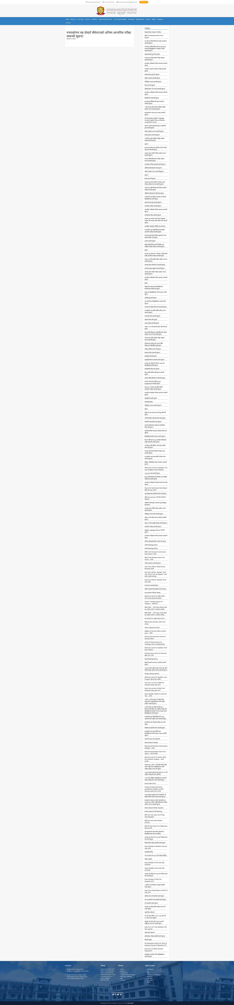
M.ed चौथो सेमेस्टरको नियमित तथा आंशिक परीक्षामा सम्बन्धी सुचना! (156, 478)
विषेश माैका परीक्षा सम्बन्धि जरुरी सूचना (155, 843)
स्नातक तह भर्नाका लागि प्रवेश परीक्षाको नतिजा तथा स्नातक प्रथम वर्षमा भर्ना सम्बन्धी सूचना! (156, 221)
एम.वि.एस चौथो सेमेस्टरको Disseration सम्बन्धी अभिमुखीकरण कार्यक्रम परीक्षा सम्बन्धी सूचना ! (155, 49)
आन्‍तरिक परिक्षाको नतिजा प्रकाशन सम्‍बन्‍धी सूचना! (156, 394)
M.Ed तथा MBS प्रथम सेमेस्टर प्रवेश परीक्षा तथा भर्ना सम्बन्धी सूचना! (156, 149)
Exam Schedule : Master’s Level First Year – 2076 (156, 695)
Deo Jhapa (150, 980)
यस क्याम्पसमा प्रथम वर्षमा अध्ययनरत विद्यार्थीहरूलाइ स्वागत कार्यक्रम (154, 833)
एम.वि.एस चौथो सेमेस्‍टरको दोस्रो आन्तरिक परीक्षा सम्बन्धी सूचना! (156, 189)
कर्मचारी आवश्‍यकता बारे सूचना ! (153, 422)
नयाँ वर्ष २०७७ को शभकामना (152, 739)
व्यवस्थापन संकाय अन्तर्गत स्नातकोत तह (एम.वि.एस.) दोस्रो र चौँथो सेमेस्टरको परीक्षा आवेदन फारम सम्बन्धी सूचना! (156, 802)
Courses (87, 19)
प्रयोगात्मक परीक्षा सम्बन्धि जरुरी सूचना (155, 936)
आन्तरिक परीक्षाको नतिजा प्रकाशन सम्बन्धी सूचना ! (156, 93)
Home (67, 19)
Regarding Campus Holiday (153, 32)
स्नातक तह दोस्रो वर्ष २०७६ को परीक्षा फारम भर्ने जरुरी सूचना (156, 875)
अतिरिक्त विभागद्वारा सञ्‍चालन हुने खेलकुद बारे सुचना (155, 504)
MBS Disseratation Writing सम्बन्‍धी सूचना (155, 414)
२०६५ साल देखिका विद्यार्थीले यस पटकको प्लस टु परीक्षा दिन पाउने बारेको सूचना (155, 779)
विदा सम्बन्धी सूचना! (150, 85)
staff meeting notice (151, 545)
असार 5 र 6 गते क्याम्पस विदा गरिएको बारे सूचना (156, 328)
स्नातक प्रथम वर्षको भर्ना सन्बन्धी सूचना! (155, 265)
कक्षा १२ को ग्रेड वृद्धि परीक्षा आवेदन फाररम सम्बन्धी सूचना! (156, 260)
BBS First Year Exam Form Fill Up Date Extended (155, 816)
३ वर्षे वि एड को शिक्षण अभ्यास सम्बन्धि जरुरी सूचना (155, 886)
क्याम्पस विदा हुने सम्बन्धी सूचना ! (153, 202)
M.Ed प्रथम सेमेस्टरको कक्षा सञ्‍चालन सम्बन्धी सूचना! (154, 103)
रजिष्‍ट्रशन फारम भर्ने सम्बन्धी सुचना (154, 514)
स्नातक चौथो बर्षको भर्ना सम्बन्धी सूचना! (155, 378)
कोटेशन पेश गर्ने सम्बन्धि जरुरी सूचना (154, 896)
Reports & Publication (105, 19)
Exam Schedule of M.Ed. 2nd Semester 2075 (153, 880)
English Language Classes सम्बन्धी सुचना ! (154, 531)
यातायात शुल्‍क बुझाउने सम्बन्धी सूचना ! (155, 268)
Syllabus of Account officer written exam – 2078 (155, 632)
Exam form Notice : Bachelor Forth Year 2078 (155, 581)
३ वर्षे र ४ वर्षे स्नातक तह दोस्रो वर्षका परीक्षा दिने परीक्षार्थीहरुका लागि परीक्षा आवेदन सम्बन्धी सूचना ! (155, 702)
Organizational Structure (127, 975)
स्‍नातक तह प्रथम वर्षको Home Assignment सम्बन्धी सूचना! (153, 383)
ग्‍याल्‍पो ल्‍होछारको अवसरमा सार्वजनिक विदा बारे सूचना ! (155, 426)
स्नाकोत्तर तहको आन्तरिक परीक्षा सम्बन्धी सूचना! (155, 70)
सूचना (146, 250)
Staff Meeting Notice (151, 548)
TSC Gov (149, 978)
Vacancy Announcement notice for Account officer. (155, 638)
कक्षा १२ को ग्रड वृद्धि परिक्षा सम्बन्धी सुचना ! (156, 523)
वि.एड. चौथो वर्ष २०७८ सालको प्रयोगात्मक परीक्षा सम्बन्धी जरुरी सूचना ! (155, 441)
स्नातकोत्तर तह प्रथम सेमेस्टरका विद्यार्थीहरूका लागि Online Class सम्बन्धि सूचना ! (156, 733)
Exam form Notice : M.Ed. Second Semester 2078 (155, 568)
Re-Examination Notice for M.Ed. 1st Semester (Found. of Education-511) (156, 944)
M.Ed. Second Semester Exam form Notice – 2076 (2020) (155, 753)
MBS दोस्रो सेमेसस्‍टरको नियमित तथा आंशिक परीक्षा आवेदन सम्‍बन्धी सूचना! (154, 246)
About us (73, 19)
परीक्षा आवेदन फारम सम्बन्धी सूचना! (154, 131)
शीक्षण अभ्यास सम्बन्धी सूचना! (152, 78)
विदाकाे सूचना (148, 940)
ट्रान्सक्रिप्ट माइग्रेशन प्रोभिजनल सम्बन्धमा (155, 226)
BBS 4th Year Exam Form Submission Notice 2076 (156, 827)
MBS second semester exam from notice (155, 623)
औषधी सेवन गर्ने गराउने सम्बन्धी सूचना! (155, 89)
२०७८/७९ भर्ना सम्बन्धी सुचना (152, 473)
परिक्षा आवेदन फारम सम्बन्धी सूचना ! (154, 172)
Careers (148, 19)
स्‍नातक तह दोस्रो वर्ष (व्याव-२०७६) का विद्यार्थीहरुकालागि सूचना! (155, 364)
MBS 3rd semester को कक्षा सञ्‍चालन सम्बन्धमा (155, 498)
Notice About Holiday (151, 743)
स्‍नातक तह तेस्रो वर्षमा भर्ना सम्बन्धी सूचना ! (156, 307)
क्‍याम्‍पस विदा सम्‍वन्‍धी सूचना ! (152, 353)
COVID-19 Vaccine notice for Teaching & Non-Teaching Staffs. (155, 643)
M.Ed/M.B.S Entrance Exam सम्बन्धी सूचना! (155, 114)
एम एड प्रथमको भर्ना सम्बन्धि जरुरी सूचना (155, 900)
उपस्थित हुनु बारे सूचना (150, 298)
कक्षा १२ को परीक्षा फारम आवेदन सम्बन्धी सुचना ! (155, 519)
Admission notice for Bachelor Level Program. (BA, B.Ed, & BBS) (156, 678)
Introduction (124, 973)
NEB (148, 973)
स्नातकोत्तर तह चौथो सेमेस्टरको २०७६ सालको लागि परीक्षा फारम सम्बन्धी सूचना (155, 718)
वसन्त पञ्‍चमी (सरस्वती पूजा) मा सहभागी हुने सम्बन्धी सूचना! (155, 127)
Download (131, 19)
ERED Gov (149, 977)
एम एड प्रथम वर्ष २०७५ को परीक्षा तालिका (156, 856)
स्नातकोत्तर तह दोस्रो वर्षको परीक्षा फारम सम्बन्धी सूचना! (155, 312)
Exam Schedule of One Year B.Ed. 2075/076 (154, 864)
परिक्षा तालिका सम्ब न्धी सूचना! (153, 349)
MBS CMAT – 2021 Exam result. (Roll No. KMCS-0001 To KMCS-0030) (156, 614)
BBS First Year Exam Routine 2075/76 (153, 822)
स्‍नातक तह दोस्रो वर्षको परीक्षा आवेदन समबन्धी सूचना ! (155, 59)
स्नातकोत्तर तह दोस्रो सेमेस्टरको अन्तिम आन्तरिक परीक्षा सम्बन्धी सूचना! (155, 231)
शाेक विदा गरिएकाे (149, 933)
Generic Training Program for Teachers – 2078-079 (154, 603)
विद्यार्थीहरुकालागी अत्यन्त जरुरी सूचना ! (155, 436)
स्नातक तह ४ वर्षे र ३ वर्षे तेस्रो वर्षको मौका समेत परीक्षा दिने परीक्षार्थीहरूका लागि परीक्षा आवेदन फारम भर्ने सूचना (156, 767)
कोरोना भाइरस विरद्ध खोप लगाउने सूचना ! (155, 589)
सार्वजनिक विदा (149, 852)
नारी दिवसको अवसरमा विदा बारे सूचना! (155, 418)
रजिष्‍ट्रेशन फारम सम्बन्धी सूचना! (153, 82)
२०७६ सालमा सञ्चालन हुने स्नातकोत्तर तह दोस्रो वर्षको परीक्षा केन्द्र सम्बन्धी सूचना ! (155, 796)
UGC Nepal (150, 969)
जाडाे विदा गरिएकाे (149, 912)
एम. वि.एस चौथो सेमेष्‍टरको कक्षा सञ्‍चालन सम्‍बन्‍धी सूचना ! (156, 42)
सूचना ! (146, 144)
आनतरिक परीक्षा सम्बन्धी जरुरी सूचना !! (155, 164)
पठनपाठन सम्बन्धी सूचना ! (151, 585)
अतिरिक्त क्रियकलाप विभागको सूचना (154, 193)
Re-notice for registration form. (155, 618)
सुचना (146, 409)
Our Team (81, 19)
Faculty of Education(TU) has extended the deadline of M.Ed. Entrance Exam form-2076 (154, 789)
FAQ (121, 978)
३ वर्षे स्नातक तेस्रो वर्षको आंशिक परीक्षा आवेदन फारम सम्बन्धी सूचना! (155, 108)
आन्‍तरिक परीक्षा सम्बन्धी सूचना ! (153, 206)
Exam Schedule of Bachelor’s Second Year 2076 (156, 847)
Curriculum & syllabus (120, 19)
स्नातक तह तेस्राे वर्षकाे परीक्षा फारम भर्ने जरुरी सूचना (155, 908)
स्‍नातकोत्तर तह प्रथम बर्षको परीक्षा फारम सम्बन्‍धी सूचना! (155, 458)
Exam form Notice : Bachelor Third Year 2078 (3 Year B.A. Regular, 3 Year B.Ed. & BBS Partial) (156, 574)
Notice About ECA (150, 784)
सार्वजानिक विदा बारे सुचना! (152, 369)
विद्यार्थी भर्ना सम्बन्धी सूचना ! (152, 98)
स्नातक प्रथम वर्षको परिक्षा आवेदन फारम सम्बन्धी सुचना (155, 509)
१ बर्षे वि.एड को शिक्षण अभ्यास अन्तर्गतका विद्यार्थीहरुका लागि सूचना (155, 198)
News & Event (140, 19)
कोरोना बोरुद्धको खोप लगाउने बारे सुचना (155, 541)
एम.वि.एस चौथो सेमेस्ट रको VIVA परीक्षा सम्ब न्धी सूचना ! (155, 447)
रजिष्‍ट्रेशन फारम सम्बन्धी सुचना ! (153, 405)
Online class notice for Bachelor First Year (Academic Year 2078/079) (156, 469)
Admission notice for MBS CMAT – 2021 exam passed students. (155, 597)
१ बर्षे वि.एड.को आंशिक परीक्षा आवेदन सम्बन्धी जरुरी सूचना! (155, 140)
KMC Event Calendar (126, 977)
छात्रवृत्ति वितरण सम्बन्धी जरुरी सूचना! (154, 360)
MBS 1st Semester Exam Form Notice (154, 37)
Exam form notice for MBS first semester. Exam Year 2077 (154, 684)
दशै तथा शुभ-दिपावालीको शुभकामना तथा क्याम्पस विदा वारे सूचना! (155, 236)
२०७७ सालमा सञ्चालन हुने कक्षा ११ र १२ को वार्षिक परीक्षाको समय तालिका (156, 773)
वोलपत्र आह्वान (148, 859)
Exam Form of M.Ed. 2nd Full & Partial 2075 (154, 950)
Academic (94, 19)
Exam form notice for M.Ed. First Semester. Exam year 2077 (155, 689)
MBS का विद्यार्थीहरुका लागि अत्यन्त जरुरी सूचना (156, 293)
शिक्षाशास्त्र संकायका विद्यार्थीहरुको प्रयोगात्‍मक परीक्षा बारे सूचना (154, 288)
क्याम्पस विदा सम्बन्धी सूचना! (152, 135)
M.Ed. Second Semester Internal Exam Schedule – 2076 (156, 747)
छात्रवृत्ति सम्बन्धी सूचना (151, 356)
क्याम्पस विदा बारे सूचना (151, 320)
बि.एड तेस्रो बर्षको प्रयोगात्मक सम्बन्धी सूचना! (154, 373)
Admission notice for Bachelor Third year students (156, 649)
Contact (68, 23)
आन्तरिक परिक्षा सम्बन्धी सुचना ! (153, 527)
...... (110, 980)
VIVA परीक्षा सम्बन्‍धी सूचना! (152, 323)
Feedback (160, 19)
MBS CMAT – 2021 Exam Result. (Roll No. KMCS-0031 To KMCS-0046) (156, 608)
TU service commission (153, 975)
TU (148, 971)
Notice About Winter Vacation (154, 808)
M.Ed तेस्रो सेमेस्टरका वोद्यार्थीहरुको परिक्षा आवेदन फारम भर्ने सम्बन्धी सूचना (156, 333)
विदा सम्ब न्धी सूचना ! (150, 179)
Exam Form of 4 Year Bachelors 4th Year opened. (156, 928)
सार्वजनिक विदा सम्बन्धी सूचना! (153, 215)
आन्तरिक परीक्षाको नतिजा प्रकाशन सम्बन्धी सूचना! (156, 64)
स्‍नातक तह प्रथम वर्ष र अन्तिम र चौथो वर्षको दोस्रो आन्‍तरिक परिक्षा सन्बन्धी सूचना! (156, 255)
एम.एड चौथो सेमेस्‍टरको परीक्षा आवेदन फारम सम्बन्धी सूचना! (154, 160)
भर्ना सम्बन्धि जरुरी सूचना (151, 903)
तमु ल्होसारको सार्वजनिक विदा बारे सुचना (155, 494)
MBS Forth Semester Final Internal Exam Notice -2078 (155, 553)
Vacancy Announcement (152, 674)
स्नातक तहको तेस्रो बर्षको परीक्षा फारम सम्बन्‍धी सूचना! (155, 452)
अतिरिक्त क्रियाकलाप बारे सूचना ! (153, 168)
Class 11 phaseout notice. (152, 628)
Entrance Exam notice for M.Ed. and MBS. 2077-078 (155, 654)
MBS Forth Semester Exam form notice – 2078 (155, 559)
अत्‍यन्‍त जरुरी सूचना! (150, 241)
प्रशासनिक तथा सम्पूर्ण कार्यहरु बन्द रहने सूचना (155, 723)
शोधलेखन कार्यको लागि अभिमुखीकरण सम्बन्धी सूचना (155, 955)
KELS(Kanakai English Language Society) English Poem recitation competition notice (155, 120)
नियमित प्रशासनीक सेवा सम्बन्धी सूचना (155, 728)
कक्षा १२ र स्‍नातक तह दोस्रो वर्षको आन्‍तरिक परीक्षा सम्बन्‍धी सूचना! (154, 388)
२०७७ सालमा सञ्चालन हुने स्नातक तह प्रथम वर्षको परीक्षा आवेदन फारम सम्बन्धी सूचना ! (156, 669)
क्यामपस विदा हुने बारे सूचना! (152, 54)
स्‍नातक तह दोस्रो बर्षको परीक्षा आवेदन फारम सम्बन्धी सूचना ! (155, 339)
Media (154, 19)
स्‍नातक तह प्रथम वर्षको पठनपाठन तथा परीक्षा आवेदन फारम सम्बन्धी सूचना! (155, 183)
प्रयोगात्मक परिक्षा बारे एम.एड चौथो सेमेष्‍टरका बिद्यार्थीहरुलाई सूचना (154, 345)
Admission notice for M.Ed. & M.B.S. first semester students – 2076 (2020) (155, 759)
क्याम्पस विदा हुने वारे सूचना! (152, 75)
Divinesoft (131, 1003)
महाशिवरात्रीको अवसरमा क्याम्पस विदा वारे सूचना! (156, 432)
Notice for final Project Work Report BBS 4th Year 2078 (156, 489)
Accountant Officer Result (152, 593)
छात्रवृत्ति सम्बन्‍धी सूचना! (151, 398)
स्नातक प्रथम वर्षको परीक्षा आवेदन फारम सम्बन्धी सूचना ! (155, 154)
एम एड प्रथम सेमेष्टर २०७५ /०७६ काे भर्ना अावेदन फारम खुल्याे (155, 917)
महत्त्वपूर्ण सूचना (149, 402)
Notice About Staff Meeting (153, 811)
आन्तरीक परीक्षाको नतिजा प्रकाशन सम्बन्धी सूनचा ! (156, 211)
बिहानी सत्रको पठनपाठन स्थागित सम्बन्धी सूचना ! (155, 664)
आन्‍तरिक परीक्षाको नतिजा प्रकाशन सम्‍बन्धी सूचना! (156, 484)
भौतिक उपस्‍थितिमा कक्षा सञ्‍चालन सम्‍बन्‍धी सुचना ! (156, 463)
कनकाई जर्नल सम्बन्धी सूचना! (152, 316)
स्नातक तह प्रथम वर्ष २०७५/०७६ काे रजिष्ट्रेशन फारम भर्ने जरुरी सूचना (154, 923)
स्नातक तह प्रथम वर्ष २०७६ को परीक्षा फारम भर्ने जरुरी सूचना (156, 838)
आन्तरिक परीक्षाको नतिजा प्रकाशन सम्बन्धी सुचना (156, 537)
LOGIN (144, 2)
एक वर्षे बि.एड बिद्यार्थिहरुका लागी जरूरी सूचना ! (155, 302)
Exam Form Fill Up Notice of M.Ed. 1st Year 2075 (156, 892)
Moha (148, 982)
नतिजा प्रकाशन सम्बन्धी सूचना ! (153, 563)
